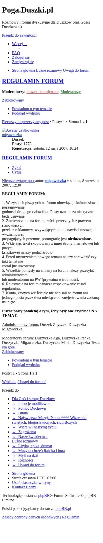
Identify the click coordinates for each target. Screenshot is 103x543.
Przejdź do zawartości (19, 35)
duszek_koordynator (42, 91)
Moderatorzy (70, 91)
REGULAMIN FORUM (33, 81)
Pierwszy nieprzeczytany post (25, 122)
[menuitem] (16, 53)
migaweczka (12, 135)
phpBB (44, 495)
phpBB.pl (63, 508)
